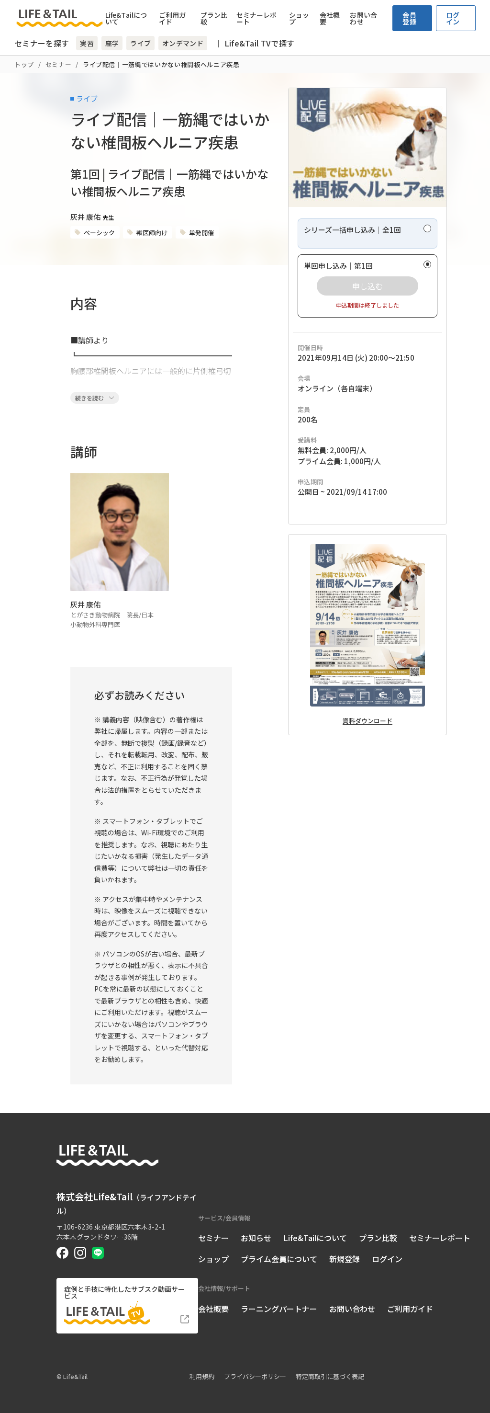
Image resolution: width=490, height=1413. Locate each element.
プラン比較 (213, 18)
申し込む (367, 286)
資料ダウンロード (367, 720)
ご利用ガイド (172, 18)
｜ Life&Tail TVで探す (254, 43)
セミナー (58, 64)
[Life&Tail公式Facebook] (62, 1253)
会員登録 (409, 18)
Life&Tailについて (126, 18)
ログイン (453, 18)
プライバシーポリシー (255, 1376)
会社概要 (330, 18)
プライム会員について (279, 1259)
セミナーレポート (256, 18)
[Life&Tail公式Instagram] (80, 1253)
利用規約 (201, 1376)
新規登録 (344, 1259)
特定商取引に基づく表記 (330, 1376)
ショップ (299, 18)
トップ (24, 64)
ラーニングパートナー (279, 1308)
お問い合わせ (363, 18)
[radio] (367, 233)
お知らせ (256, 1237)
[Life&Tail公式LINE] (98, 1253)
